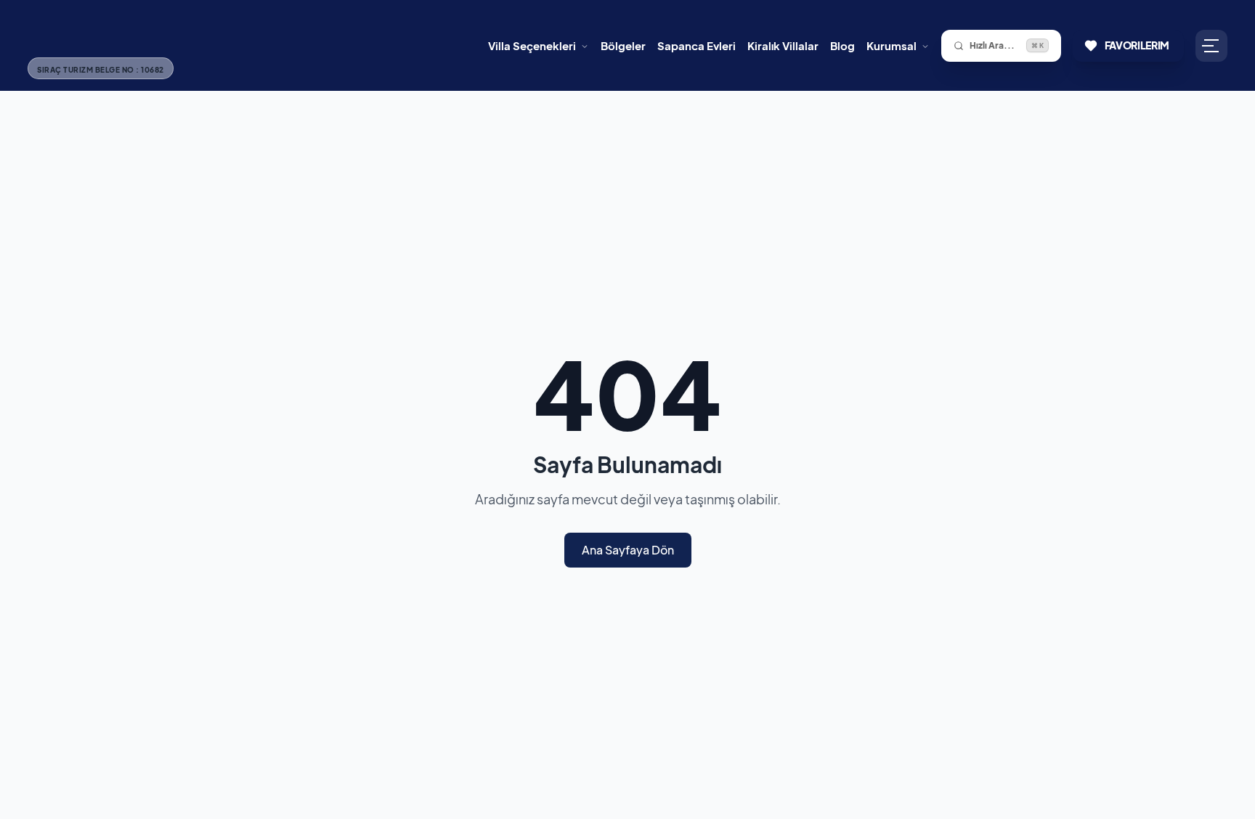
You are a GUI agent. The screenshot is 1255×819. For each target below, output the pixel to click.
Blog (842, 45)
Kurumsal (891, 45)
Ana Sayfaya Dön (628, 549)
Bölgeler (623, 45)
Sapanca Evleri (696, 45)
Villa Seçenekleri (532, 45)
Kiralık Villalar (783, 45)
